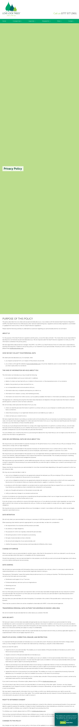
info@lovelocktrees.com (16, 348)
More (58, 21)
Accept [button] (63, 722)
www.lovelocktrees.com (34, 363)
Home (4, 21)
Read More (69, 722)
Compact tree (17, 21)
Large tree (31, 21)
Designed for (45, 21)
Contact (70, 21)
